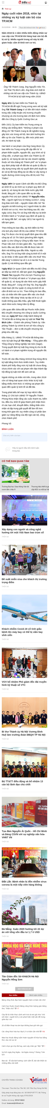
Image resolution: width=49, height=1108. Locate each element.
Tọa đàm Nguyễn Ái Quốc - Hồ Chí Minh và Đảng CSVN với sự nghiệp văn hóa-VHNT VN (24, 834)
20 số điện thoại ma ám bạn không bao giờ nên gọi (22, 1025)
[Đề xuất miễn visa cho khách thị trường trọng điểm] (24, 560)
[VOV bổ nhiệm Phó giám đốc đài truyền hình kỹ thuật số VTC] (24, 662)
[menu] (3, 2)
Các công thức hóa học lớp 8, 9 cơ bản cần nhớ (20, 1031)
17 (18, 1008)
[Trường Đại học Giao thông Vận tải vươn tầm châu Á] (15, 473)
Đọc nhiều (13, 995)
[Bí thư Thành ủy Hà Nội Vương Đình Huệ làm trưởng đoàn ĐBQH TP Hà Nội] (24, 712)
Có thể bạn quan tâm (15, 461)
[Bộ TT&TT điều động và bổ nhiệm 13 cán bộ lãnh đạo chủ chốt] (24, 762)
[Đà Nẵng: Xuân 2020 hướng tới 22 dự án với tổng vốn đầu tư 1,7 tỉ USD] (24, 910)
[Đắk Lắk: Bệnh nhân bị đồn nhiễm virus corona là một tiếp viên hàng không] (24, 862)
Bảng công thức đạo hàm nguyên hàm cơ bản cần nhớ (23, 1000)
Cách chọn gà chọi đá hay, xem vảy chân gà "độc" (22, 1046)
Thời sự (8, 9)
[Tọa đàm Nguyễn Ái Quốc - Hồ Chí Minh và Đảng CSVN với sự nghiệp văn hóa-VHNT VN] (24, 812)
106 (43, 1031)
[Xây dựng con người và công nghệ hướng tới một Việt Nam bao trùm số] (24, 510)
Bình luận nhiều (35, 995)
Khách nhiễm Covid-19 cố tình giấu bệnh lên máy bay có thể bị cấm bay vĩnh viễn (22, 632)
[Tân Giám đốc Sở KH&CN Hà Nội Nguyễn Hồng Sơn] (24, 957)
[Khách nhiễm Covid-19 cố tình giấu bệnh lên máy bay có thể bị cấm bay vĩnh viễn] (24, 610)
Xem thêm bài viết (24, 989)
